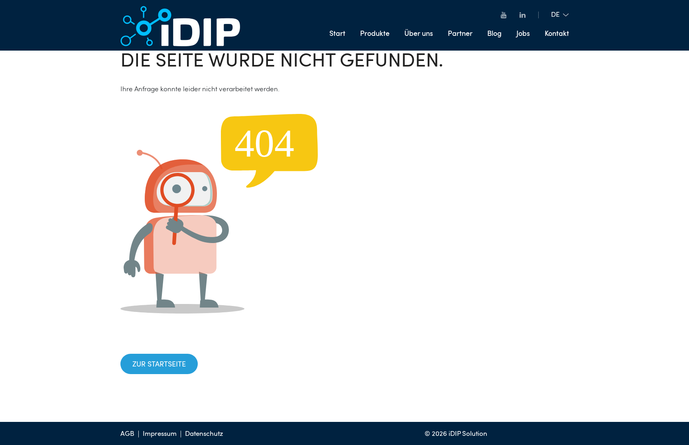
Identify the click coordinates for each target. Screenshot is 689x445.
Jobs (523, 33)
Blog (494, 33)
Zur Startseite (159, 364)
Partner (460, 33)
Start (337, 33)
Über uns (418, 33)
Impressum (160, 434)
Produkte (375, 33)
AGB (127, 434)
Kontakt (557, 33)
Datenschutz (204, 434)
